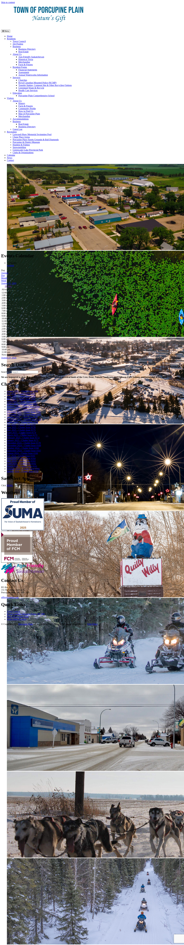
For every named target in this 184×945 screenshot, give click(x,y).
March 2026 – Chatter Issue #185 (22, 404)
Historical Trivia (25, 59)
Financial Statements (27, 70)
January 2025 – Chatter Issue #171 (22, 440)
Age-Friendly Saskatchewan (31, 57)
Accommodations (21, 119)
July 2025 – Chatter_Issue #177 (21, 425)
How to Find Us (25, 111)
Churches (22, 80)
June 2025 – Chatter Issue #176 (21, 427)
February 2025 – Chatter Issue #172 (23, 438)
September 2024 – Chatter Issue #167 (24, 450)
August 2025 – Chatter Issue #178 (22, 422)
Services (16, 77)
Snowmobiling (19, 147)
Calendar (11, 155)
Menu (6, 31)
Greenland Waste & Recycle (31, 88)
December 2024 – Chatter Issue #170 (24, 443)
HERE (10, 485)
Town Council (19, 41)
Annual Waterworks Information (33, 75)
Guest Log (17, 129)
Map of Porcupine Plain (29, 114)
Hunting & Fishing (21, 145)
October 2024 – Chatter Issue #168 (23, 448)
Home (10, 36)
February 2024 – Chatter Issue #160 (23, 469)
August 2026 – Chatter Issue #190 (22, 391)
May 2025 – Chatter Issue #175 (21, 430)
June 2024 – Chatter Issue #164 (21, 458)
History (21, 103)
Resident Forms (20, 67)
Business (17, 46)
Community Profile (27, 108)
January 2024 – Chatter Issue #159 (22, 471)
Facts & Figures (25, 64)
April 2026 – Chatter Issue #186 (21, 401)
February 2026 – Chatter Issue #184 (23, 406)
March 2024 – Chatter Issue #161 (22, 466)
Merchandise (24, 62)
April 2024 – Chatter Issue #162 (21, 463)
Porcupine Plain (25, 624)
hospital (10, 265)
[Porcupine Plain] (48, 26)
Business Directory (27, 49)
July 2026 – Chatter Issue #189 (21, 394)
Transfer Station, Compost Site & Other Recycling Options (45, 85)
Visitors (10, 98)
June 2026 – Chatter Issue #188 (21, 396)
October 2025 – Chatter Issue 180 (22, 417)
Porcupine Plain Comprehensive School (36, 95)
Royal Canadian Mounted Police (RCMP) (37, 82)
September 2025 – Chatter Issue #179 (24, 419)
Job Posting (18, 44)
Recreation (12, 132)
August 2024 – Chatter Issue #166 (22, 453)
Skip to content (8, 2)
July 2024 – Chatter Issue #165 (21, 456)
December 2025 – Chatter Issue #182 (24, 412)
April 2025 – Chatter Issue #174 (21, 432)
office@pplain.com (10, 597)
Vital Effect (92, 624)
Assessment (23, 72)
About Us (17, 54)
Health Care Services (28, 90)
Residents (11, 39)
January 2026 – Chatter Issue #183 (22, 409)
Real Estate (23, 51)
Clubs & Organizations (23, 152)
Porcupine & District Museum (26, 142)
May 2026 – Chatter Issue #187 (21, 399)
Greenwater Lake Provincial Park (28, 150)
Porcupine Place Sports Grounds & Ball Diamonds (36, 139)
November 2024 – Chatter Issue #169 (24, 445)
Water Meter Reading (16, 619)
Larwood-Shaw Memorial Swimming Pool (32, 134)
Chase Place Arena (21, 137)
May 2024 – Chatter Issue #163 (21, 461)
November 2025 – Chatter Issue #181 (24, 414)
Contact (10, 160)
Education (17, 93)
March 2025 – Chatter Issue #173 (22, 435)
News (9, 157)
